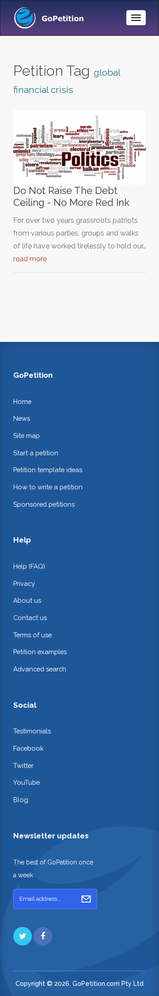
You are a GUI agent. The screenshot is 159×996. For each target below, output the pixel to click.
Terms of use (32, 635)
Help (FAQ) (29, 566)
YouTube (26, 782)
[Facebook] (43, 936)
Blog (20, 799)
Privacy (24, 583)
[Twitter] (22, 936)
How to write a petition (48, 487)
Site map (26, 435)
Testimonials (32, 731)
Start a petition (35, 453)
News (21, 418)
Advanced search (39, 669)
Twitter (23, 765)
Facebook (28, 748)
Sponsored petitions (44, 504)
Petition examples (40, 651)
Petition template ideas (47, 469)
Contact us (30, 617)
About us (27, 600)
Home (22, 401)
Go (86, 899)
